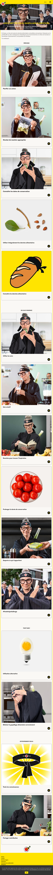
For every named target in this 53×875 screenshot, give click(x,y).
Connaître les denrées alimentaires (14, 294)
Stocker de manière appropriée (14, 140)
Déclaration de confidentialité (7, 863)
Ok (26, 872)
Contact (3, 858)
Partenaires (3, 861)
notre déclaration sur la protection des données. (40, 869)
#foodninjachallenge (10, 611)
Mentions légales (4, 859)
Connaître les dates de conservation (16, 191)
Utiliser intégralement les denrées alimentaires (18, 242)
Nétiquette (3, 864)
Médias (2, 856)
